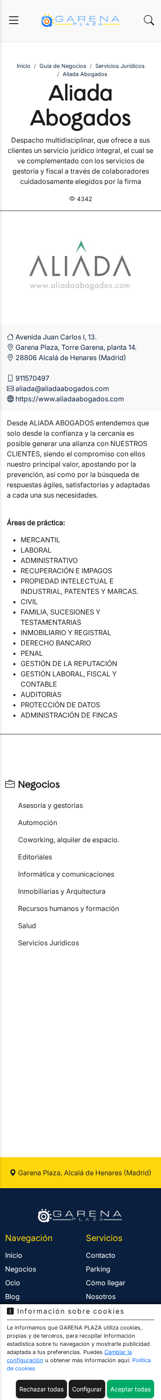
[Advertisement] (80, 1042)
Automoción (37, 822)
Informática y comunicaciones (66, 874)
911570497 (32, 378)
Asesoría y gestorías (50, 805)
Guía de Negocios (62, 66)
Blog (12, 1296)
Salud (27, 925)
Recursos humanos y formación (68, 908)
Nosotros (100, 1296)
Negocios (37, 784)
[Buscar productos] (149, 20)
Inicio (23, 66)
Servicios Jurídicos (48, 942)
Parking (98, 1269)
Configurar (87, 1389)
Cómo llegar (105, 1282)
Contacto (100, 1255)
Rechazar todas (41, 1389)
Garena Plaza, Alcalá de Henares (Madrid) (84, 1172)
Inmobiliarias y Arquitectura (62, 891)
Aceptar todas (130, 1389)
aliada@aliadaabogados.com (62, 388)
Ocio (12, 1282)
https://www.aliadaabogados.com (69, 398)
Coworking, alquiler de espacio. (68, 839)
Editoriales (35, 857)
